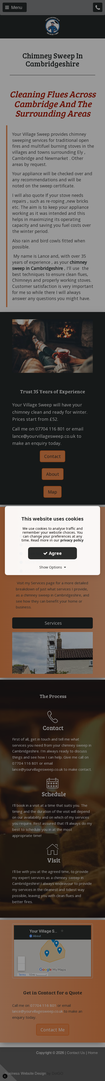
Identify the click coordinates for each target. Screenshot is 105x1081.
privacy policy (72, 540)
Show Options (51, 567)
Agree (55, 553)
